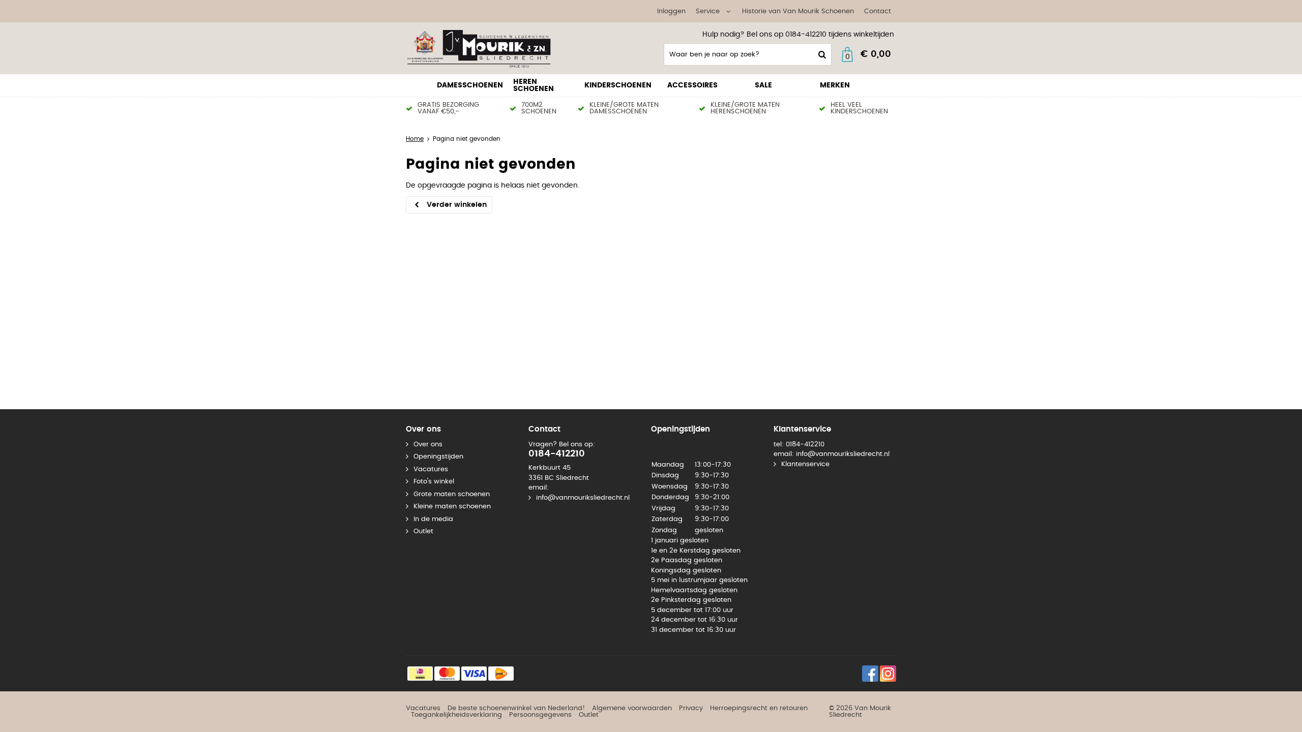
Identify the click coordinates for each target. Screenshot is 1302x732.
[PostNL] (501, 673)
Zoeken (821, 54)
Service (708, 11)
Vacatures (430, 469)
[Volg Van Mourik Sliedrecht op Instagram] (888, 673)
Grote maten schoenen (451, 494)
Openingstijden (438, 456)
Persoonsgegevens (540, 715)
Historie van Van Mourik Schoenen (798, 11)
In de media (433, 519)
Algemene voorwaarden (632, 708)
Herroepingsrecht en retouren (759, 708)
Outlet (423, 531)
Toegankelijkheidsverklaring (456, 715)
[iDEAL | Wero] (420, 673)
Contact (877, 11)
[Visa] (474, 673)
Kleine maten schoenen (452, 506)
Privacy (691, 708)
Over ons (427, 444)
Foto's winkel (433, 481)
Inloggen (671, 11)
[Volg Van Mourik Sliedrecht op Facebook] (870, 673)
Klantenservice (805, 464)
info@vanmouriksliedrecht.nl (583, 498)
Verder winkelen (457, 204)
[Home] (482, 48)
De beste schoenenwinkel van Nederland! (516, 708)
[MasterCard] (447, 673)
